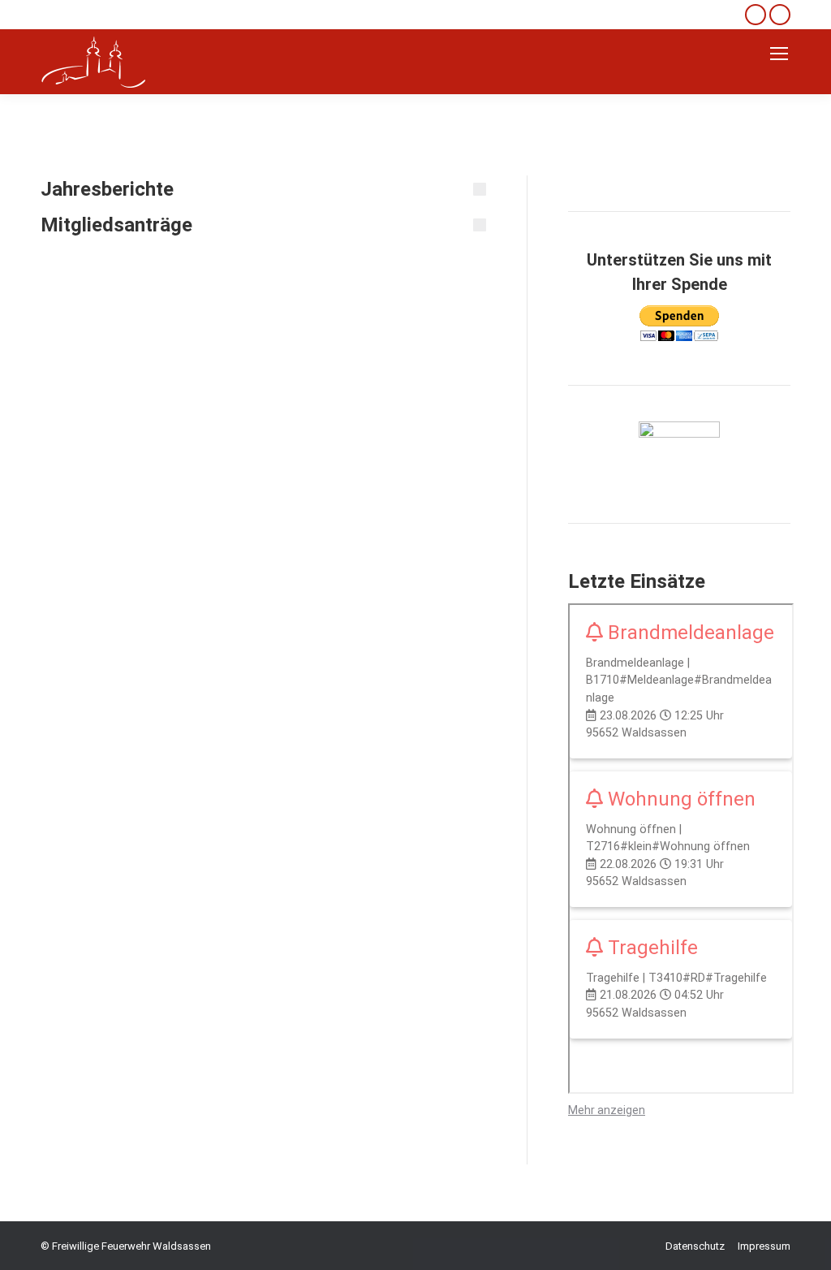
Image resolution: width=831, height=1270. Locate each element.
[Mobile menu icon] (779, 53)
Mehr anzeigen (606, 1110)
